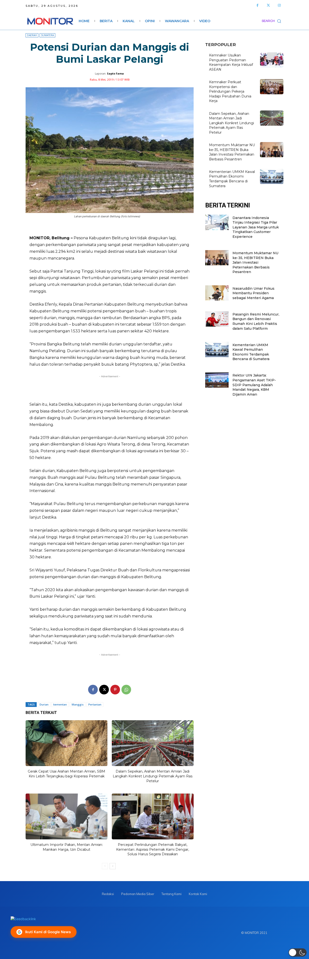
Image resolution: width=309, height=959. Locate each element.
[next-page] (113, 866)
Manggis (78, 704)
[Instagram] (279, 5)
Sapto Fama (115, 73)
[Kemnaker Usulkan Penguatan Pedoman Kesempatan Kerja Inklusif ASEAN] (271, 60)
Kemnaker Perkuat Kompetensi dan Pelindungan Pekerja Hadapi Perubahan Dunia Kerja (230, 91)
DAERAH (32, 35)
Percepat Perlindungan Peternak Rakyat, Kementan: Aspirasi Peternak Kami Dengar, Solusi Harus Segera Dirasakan (152, 849)
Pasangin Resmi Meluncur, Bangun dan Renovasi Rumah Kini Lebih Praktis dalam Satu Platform (255, 321)
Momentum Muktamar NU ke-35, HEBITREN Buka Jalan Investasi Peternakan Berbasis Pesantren (232, 152)
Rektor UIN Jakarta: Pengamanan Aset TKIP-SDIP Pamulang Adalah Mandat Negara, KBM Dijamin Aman (254, 384)
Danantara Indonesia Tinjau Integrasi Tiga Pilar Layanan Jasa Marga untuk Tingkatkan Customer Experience (255, 227)
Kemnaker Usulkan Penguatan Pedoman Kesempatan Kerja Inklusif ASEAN (231, 62)
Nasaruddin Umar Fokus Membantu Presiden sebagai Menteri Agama (253, 293)
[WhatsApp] (126, 689)
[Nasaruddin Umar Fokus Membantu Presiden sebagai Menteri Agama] (217, 293)
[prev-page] (105, 866)
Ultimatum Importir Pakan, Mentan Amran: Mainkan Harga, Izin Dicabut (66, 847)
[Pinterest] (115, 689)
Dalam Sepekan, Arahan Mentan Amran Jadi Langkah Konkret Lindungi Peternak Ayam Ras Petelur (152, 776)
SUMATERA (47, 35)
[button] (272, 21)
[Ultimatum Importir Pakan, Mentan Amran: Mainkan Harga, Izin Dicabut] (66, 816)
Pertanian (94, 704)
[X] (104, 689)
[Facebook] (257, 5)
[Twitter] (268, 5)
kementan (60, 704)
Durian (44, 704)
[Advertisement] (110, 388)
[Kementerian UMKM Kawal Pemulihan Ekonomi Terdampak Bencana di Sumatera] (271, 176)
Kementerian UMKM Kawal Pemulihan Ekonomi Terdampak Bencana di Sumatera (232, 179)
